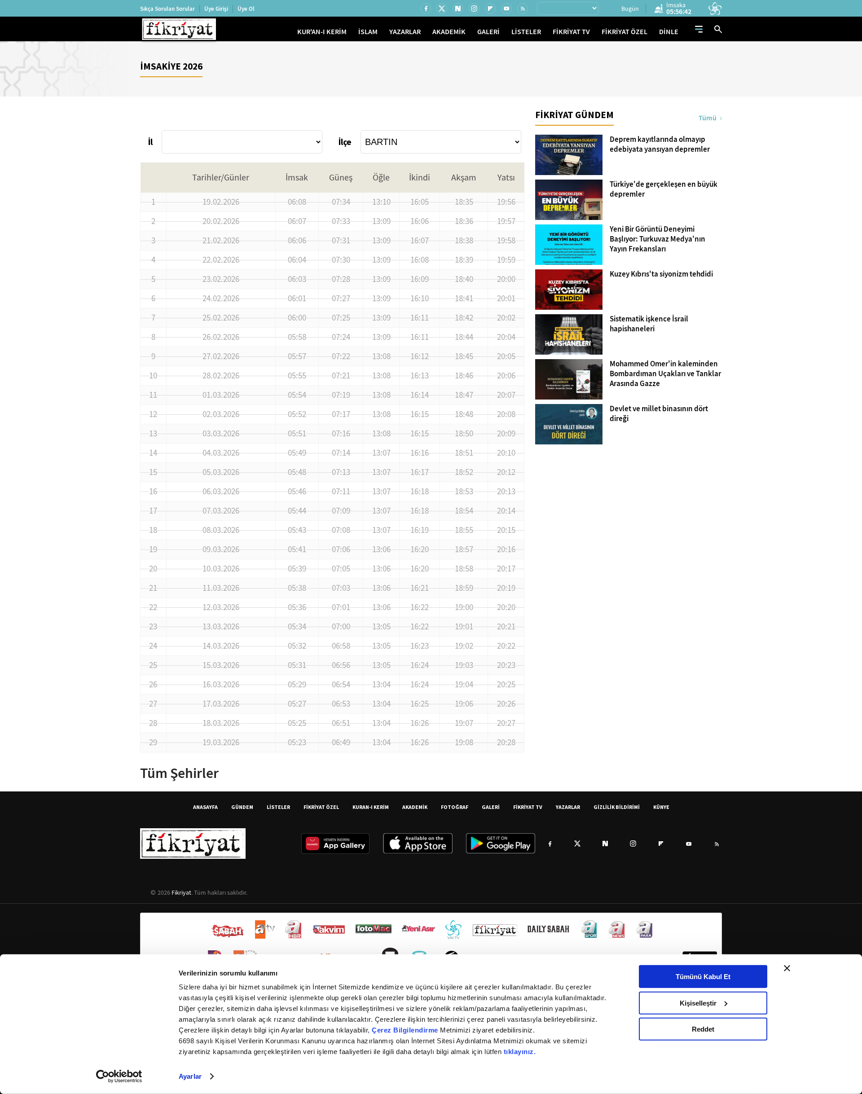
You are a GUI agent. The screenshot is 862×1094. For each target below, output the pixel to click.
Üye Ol (246, 9)
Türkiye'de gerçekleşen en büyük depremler (663, 189)
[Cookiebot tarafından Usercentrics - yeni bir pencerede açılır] (119, 1076)
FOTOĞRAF (454, 807)
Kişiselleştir (698, 1002)
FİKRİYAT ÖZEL (624, 31)
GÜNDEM (242, 807)
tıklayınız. (520, 1051)
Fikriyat (181, 892)
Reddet (703, 1029)
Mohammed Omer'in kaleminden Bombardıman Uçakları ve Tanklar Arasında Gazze (665, 374)
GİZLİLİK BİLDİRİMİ (617, 807)
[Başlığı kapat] (787, 968)
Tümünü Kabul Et (703, 976)
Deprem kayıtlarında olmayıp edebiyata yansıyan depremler (660, 144)
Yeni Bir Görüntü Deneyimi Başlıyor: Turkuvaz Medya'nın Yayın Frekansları (657, 239)
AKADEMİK (449, 31)
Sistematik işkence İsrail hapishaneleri (649, 324)
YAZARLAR (405, 31)
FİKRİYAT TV (571, 31)
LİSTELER (526, 31)
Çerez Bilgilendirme (406, 1030)
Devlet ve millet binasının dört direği (659, 414)
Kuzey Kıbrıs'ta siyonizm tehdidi (661, 274)
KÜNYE (661, 807)
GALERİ (488, 31)
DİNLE (668, 31)
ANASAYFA (205, 807)
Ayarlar (190, 1076)
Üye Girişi (216, 9)
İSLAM (368, 31)
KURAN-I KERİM (370, 807)
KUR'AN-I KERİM (322, 31)
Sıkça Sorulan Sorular (167, 9)
